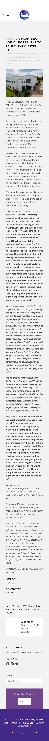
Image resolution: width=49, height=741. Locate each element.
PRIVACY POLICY (11, 722)
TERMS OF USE (26, 722)
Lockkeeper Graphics (31, 733)
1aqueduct (27, 622)
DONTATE (24, 702)
